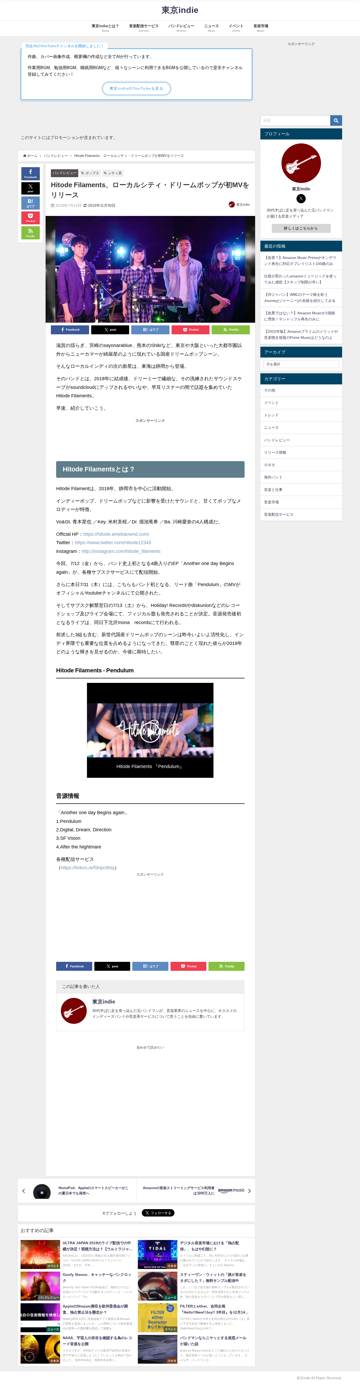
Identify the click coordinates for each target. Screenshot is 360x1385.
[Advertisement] (150, 438)
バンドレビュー (65, 173)
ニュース (271, 427)
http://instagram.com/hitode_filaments (121, 551)
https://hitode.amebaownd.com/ (116, 534)
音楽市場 (271, 502)
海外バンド (273, 477)
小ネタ (269, 465)
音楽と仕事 (273, 489)
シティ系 (115, 173)
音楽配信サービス (279, 514)
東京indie (243, 204)
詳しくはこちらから (301, 228)
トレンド (271, 415)
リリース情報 (275, 452)
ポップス (92, 173)
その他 (269, 390)
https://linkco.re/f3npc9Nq (87, 867)
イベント (271, 402)
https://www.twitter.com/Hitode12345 (113, 542)
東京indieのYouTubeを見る (136, 88)
